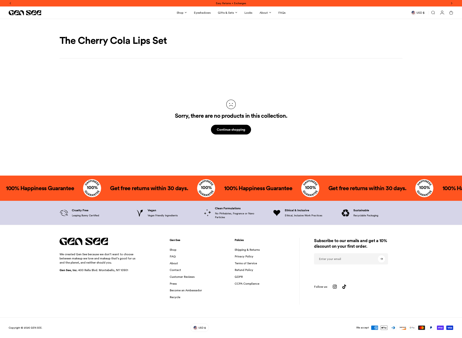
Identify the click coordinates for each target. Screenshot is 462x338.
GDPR (239, 277)
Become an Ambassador (186, 290)
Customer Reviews (182, 277)
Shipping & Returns (247, 249)
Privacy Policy (244, 256)
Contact (175, 270)
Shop (173, 249)
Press (173, 283)
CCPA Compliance (247, 283)
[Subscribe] (381, 258)
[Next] (451, 3)
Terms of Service (246, 263)
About (174, 263)
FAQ (173, 256)
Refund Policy (244, 270)
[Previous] (10, 3)
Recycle (175, 297)
